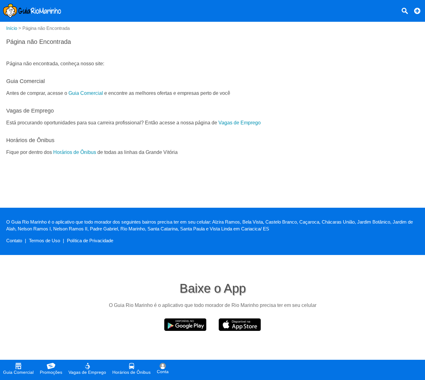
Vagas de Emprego (239, 122)
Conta (163, 371)
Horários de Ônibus (74, 152)
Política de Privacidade (90, 240)
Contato (14, 240)
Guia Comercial (85, 93)
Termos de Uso (44, 240)
